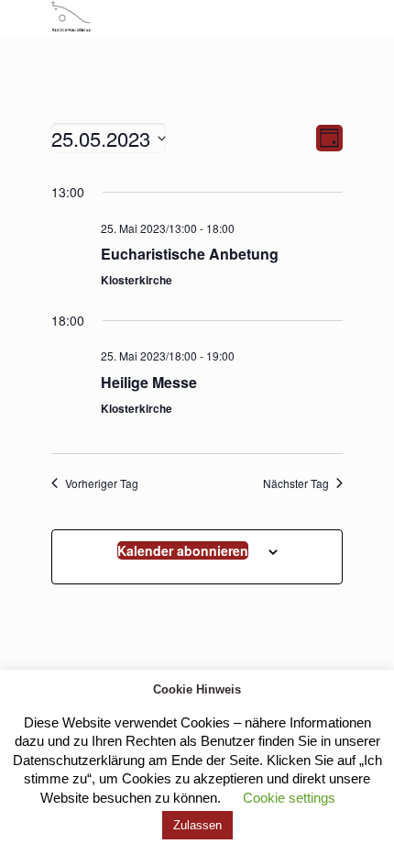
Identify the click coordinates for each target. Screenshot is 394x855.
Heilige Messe (149, 382)
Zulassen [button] (197, 825)
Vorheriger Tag (101, 483)
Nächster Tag (296, 483)
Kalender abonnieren (182, 550)
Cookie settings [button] (289, 797)
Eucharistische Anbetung (190, 253)
